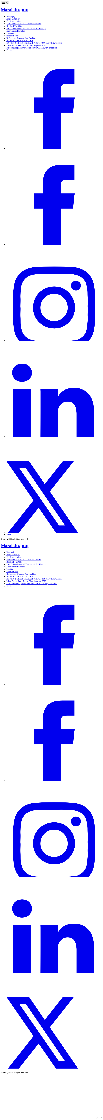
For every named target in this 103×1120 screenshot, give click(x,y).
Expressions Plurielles (15, 31)
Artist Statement (13, 19)
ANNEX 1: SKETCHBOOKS (19, 40)
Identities (10, 33)
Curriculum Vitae (13, 21)
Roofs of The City (14, 26)
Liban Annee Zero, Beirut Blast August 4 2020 (26, 45)
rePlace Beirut (12, 36)
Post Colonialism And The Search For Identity (26, 28)
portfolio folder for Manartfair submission (23, 24)
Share (8, 534)
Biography (10, 16)
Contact (9, 50)
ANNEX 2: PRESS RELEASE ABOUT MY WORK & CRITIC (34, 43)
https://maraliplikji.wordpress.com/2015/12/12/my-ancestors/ (31, 48)
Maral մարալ (14, 9)
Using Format (97, 1118)
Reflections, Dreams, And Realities (21, 38)
